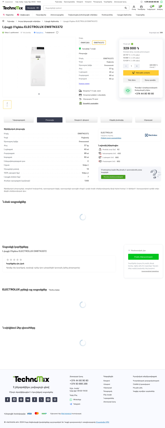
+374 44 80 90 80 (144, 93)
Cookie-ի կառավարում (141, 384)
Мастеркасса (66, 413)
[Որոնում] (125, 8)
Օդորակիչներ (41, 15)
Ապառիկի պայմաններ (90, 103)
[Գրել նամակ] (161, 2)
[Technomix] (12, 8)
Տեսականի (31, 8)
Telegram (76, 404)
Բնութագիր (50, 120)
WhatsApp (77, 399)
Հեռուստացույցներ (57, 15)
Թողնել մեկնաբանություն (143, 257)
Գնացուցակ (97, 2)
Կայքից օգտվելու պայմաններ (143, 391)
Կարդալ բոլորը (84, 83)
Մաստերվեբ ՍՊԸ (102, 422)
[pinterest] (21, 399)
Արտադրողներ (69, 2)
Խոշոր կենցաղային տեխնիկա (29, 21)
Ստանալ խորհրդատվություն (113, 177)
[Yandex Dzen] (54, 399)
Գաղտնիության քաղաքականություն (146, 381)
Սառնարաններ (107, 15)
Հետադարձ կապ (120, 2)
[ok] (34, 399)
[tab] (39, 94)
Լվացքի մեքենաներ (124, 15)
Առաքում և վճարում (81, 120)
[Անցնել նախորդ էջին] (3, 21)
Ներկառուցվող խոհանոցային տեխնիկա (82, 15)
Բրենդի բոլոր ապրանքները (111, 138)
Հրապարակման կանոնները (150, 271)
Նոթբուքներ (140, 15)
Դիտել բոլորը (54, 290)
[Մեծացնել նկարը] (39, 67)
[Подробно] (132, 44)
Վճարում (88, 2)
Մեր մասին (107, 395)
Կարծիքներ (108, 2)
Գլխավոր (58, 2)
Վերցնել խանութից (116, 120)
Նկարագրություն (19, 120)
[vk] (7, 399)
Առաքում (80, 2)
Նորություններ (108, 398)
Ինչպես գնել (137, 388)
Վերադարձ (148, 120)
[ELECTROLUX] (144, 135)
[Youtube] (48, 399)
